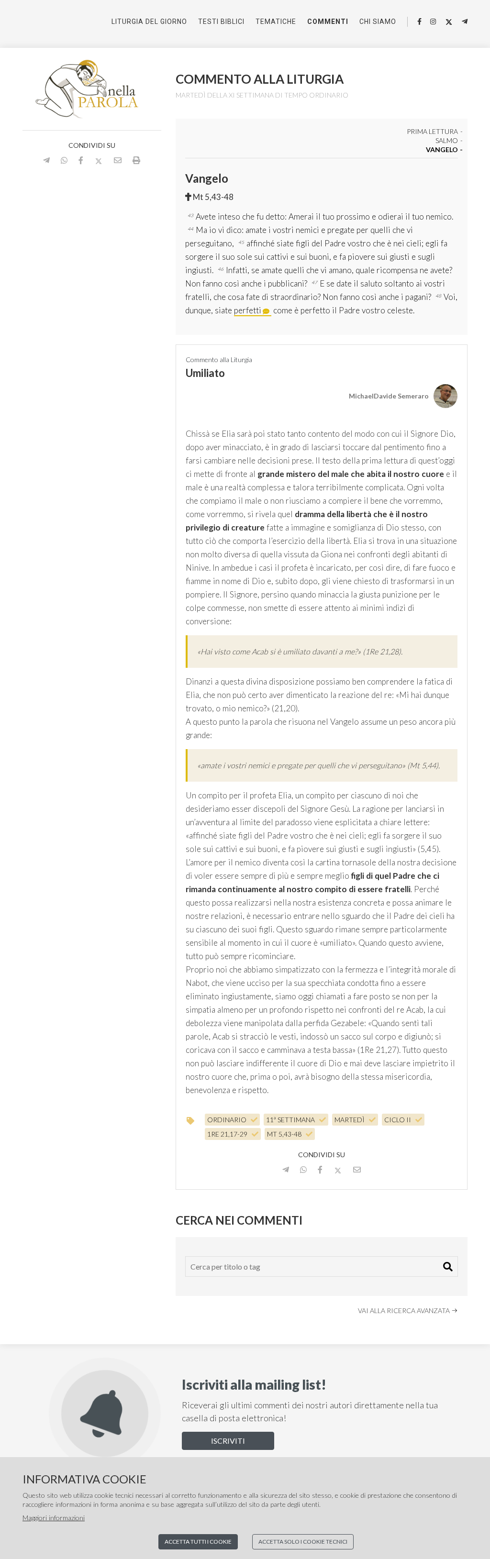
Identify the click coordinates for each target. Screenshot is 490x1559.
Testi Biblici (221, 21)
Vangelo (442, 150)
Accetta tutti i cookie (198, 1541)
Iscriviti (228, 1440)
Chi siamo (377, 21)
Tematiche (276, 21)
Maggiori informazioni (53, 1518)
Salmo (446, 140)
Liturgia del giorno (149, 21)
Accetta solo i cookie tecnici (302, 1541)
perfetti (247, 310)
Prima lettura (432, 131)
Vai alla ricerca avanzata (404, 1310)
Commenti (327, 21)
